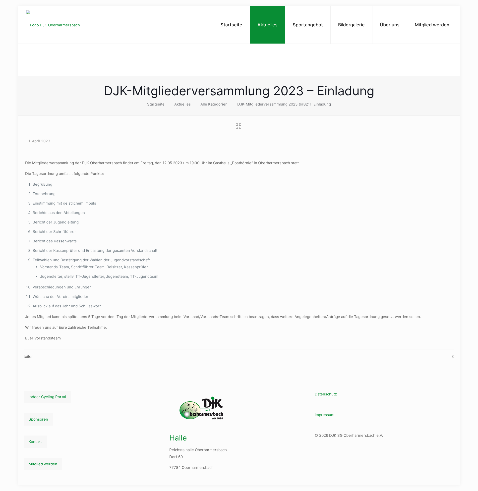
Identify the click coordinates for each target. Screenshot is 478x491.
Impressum (324, 414)
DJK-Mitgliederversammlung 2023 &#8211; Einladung (284, 104)
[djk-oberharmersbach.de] (53, 25)
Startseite (156, 104)
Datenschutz (326, 394)
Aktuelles (182, 104)
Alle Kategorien (214, 104)
